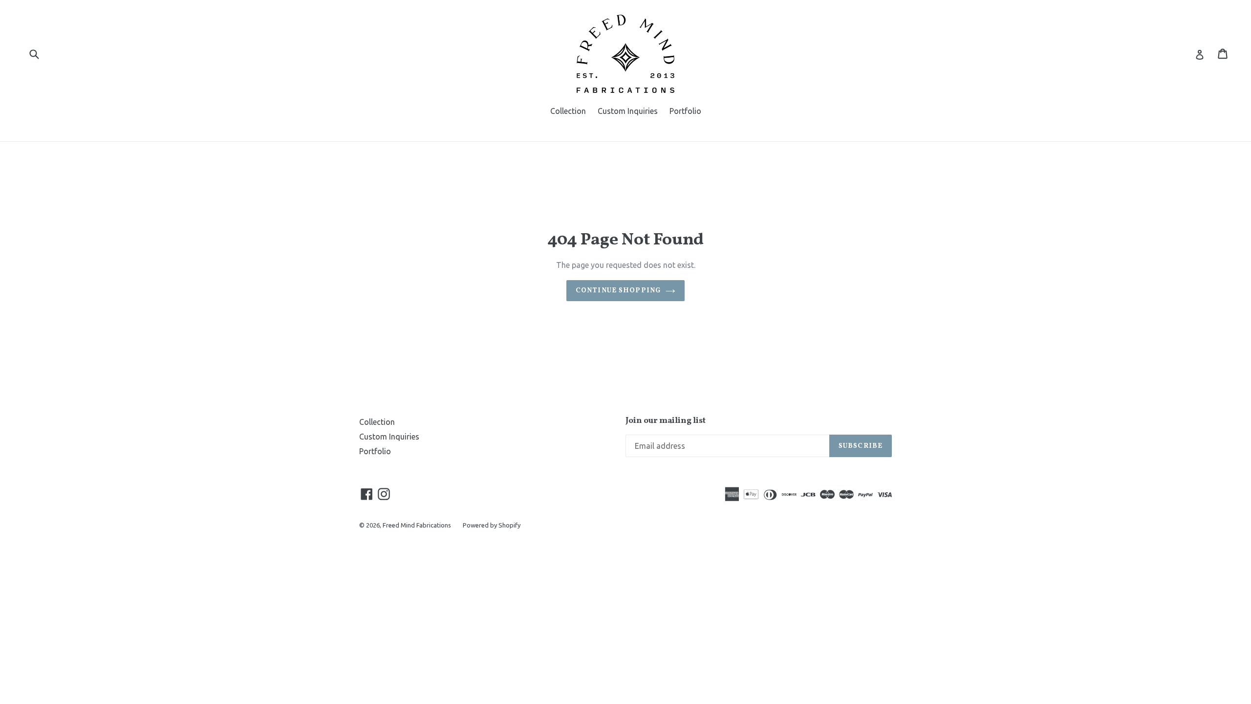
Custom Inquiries (628, 111)
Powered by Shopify (491, 525)
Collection (568, 111)
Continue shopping (618, 290)
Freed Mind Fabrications (417, 525)
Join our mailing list (666, 421)
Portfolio (685, 111)
